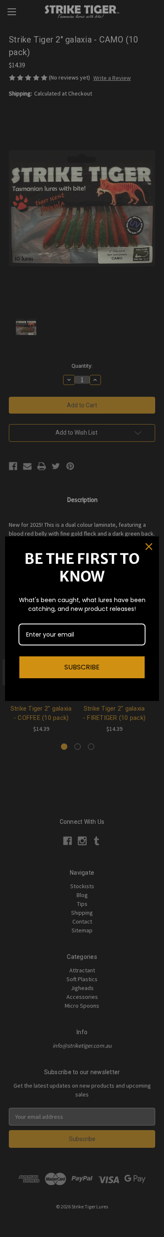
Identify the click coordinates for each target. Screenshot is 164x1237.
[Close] (149, 546)
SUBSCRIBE (82, 667)
